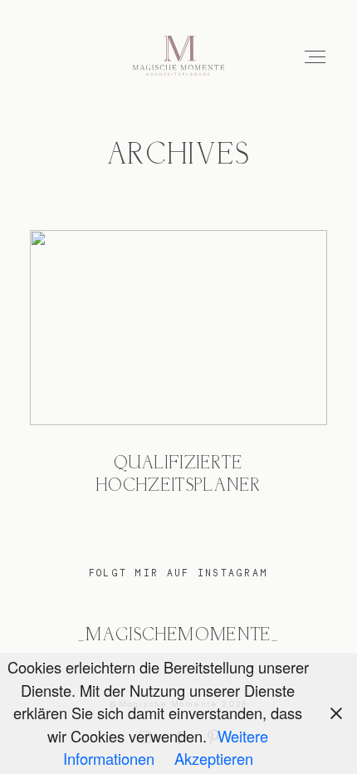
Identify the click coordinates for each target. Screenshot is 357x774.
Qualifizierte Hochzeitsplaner (179, 376)
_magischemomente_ (178, 635)
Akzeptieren (213, 758)
